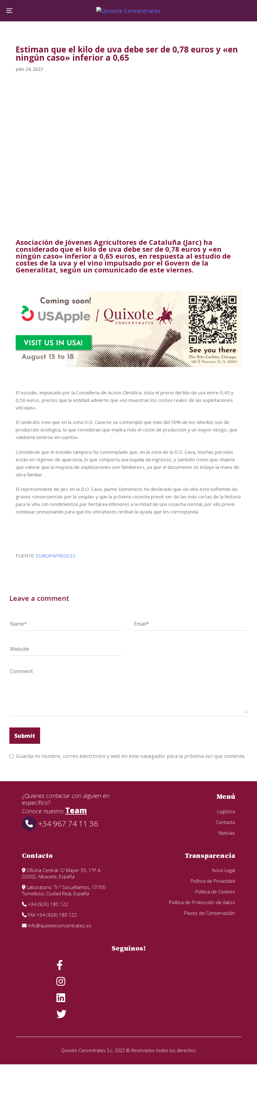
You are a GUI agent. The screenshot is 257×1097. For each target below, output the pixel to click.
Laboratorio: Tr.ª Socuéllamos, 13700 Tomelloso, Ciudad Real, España (64, 890)
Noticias (226, 833)
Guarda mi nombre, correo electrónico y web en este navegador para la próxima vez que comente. (130, 756)
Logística (226, 811)
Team (76, 810)
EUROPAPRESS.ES (56, 555)
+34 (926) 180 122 (47, 904)
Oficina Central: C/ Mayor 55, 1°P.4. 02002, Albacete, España (62, 873)
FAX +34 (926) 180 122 (52, 915)
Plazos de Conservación (209, 913)
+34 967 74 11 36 (67, 823)
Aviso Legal (223, 870)
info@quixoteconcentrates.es (59, 925)
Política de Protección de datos (202, 902)
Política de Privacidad (213, 881)
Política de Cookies (215, 891)
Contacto (225, 822)
